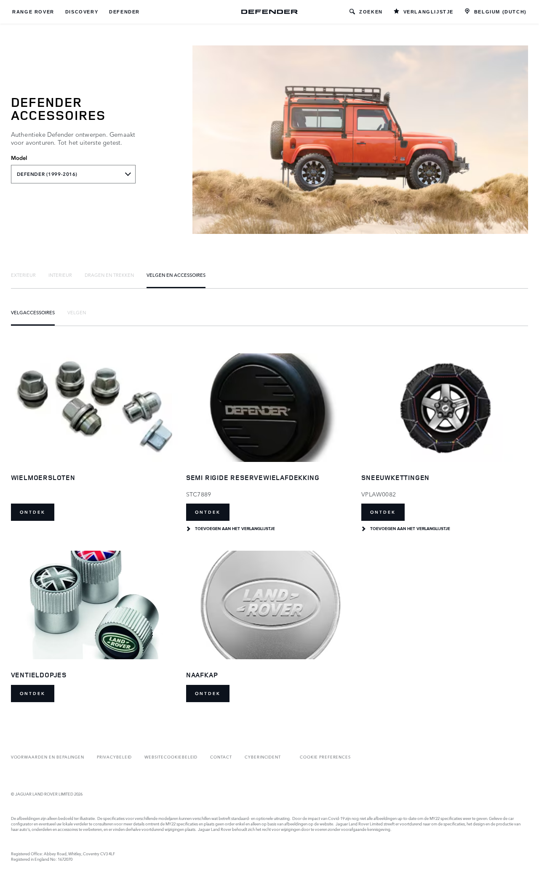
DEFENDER (124, 11)
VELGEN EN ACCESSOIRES (176, 274)
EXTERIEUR (23, 274)
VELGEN (76, 312)
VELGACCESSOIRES (33, 312)
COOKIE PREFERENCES (325, 756)
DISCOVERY (81, 11)
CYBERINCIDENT (263, 756)
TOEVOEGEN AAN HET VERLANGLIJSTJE (235, 528)
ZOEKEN (371, 11)
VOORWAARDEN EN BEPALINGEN (48, 756)
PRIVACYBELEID (114, 756)
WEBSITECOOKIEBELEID (170, 756)
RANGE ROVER (33, 11)
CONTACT (221, 756)
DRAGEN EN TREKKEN (109, 274)
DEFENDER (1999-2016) (47, 174)
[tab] (23, 274)
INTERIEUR (60, 274)
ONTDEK (32, 512)
